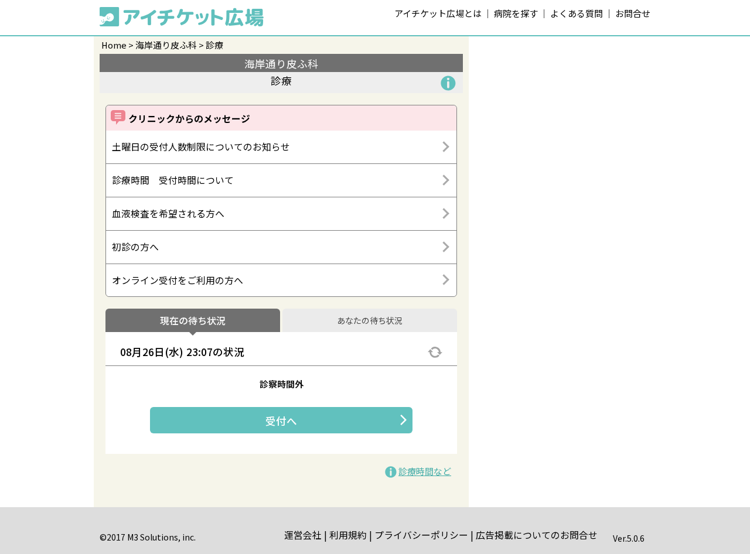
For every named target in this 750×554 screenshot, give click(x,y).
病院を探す (516, 13)
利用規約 (348, 535)
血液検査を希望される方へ (168, 213)
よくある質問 (576, 13)
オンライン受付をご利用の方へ (177, 280)
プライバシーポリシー (421, 535)
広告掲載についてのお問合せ (537, 535)
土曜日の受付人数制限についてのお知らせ (201, 146)
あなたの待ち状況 (370, 321)
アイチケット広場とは (438, 13)
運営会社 (303, 535)
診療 (214, 45)
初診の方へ (135, 247)
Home (114, 45)
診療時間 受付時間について (173, 180)
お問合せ (632, 13)
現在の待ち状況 (193, 321)
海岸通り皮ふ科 (166, 45)
